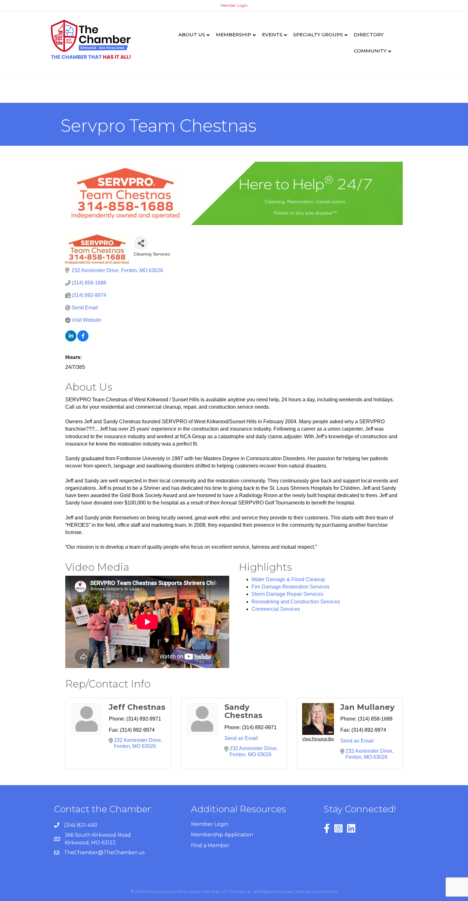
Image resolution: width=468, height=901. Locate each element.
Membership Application (222, 835)
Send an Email (241, 738)
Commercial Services (276, 609)
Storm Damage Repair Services (287, 594)
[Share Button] (141, 243)
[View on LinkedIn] (70, 339)
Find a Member (210, 845)
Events (272, 35)
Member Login (234, 5)
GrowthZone (324, 891)
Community (370, 51)
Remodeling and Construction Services (296, 601)
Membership (233, 35)
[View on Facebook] (83, 339)
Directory (369, 35)
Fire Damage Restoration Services (291, 586)
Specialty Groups (318, 35)
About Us (191, 35)
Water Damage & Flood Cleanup (288, 579)
